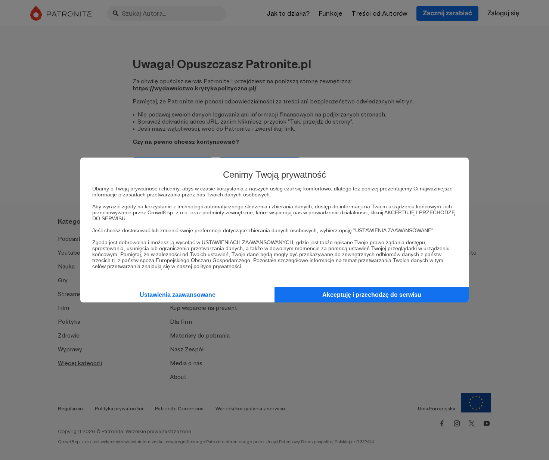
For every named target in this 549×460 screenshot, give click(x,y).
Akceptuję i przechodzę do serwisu (371, 295)
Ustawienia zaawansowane (177, 295)
